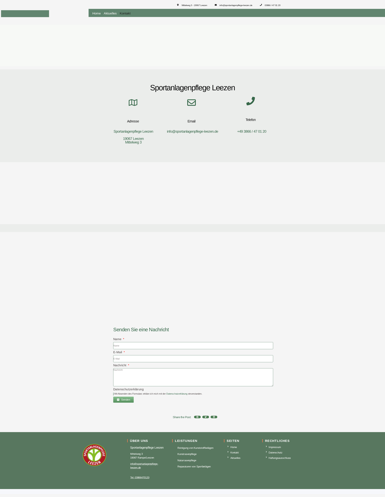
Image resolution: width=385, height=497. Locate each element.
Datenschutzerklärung (128, 389)
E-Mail (118, 352)
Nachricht (120, 365)
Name (117, 339)
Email (191, 121)
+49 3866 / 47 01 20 (251, 131)
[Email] (191, 103)
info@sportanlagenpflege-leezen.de (192, 131)
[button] (197, 417)
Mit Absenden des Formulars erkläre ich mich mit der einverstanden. (158, 393)
